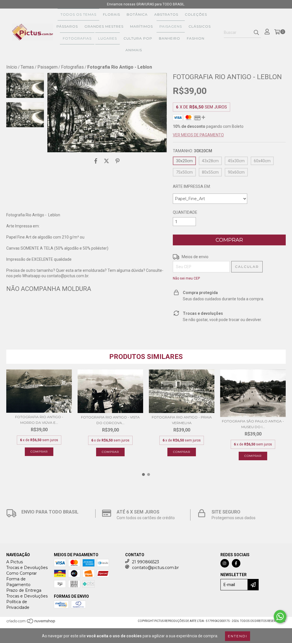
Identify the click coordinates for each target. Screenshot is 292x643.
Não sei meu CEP (186, 278)
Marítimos (141, 26)
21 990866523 (145, 561)
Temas (27, 67)
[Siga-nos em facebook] (236, 563)
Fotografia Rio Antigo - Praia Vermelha (182, 420)
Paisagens (170, 26)
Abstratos (166, 14)
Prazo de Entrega (23, 590)
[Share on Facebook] (95, 161)
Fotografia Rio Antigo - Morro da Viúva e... (39, 420)
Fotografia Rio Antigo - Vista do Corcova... (110, 420)
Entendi (237, 636)
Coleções (196, 14)
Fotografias (77, 38)
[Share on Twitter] (106, 161)
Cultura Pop (137, 38)
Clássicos (199, 26)
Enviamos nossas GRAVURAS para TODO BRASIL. (146, 4)
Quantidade (185, 212)
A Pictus (14, 561)
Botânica (137, 14)
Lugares (107, 38)
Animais (133, 50)
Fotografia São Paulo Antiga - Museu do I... (253, 424)
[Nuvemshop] (31, 622)
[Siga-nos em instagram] (224, 563)
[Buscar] (256, 33)
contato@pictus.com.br (155, 567)
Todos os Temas (78, 14)
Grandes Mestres (103, 26)
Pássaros (67, 26)
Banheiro (169, 38)
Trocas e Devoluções (27, 567)
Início (11, 67)
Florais (111, 14)
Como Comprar (21, 573)
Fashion (195, 38)
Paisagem (47, 67)
